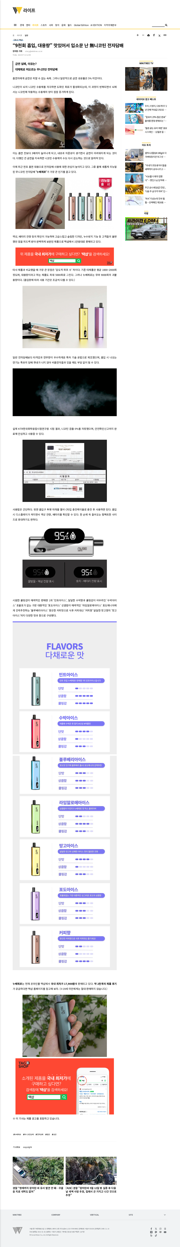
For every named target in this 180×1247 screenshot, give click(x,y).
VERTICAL (94, 1215)
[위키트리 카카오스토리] (151, 1232)
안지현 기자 (17, 51)
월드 (70, 25)
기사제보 (16, 1147)
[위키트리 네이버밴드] (151, 1235)
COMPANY (55, 1215)
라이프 (35, 25)
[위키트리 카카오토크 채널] (156, 1232)
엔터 (28, 25)
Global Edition (81, 25)
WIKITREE (17, 1215)
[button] (137, 35)
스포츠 (44, 25)
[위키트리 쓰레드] (165, 1228)
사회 (51, 25)
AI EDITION (96, 25)
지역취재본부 (110, 25)
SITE (131, 1215)
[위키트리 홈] (17, 13)
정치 (57, 25)
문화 (63, 25)
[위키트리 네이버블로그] (160, 1232)
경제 (22, 25)
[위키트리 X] (156, 1228)
